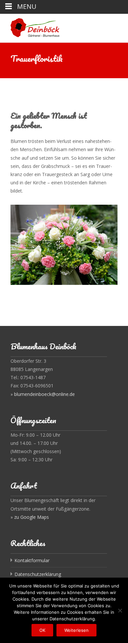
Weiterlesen (76, 630)
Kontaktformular (32, 560)
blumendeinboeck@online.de (44, 394)
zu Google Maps (31, 517)
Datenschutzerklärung (37, 574)
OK (42, 630)
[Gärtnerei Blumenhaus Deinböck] (29, 27)
